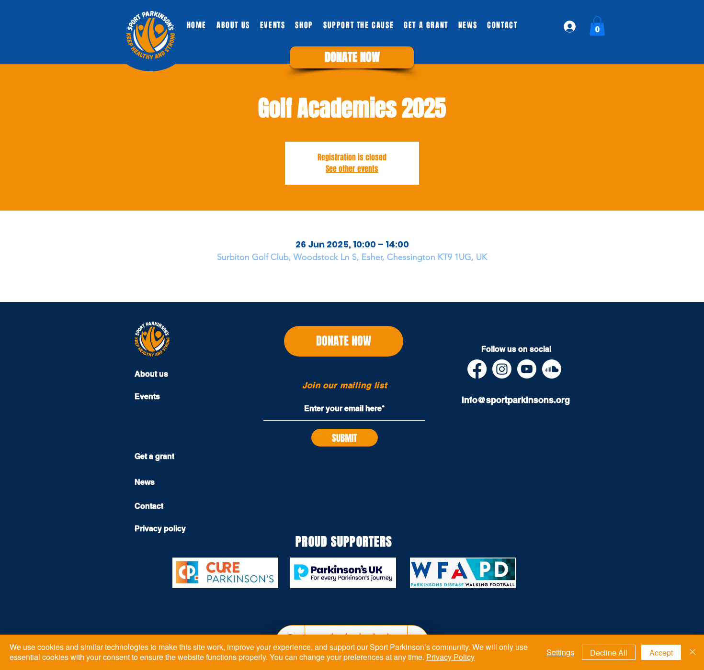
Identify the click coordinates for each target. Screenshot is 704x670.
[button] (352, 57)
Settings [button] (560, 652)
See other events (352, 168)
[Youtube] (526, 369)
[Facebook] (477, 369)
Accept (661, 652)
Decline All (608, 652)
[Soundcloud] (551, 369)
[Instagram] (501, 369)
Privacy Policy (450, 656)
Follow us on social (516, 349)
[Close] (692, 652)
